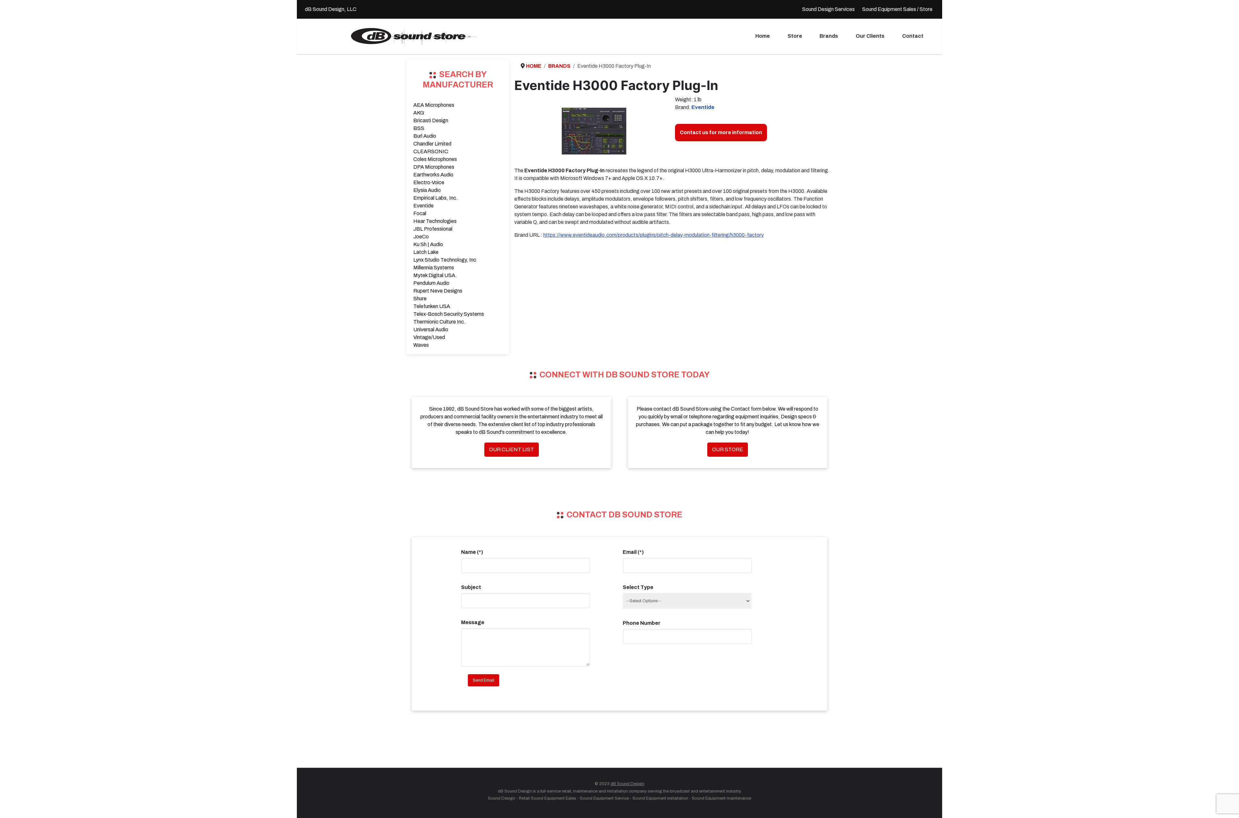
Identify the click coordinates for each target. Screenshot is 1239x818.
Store (795, 36)
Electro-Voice (428, 182)
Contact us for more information (721, 132)
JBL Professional (432, 229)
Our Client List (511, 449)
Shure (420, 298)
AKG (418, 112)
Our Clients (870, 36)
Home (762, 36)
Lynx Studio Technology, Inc (444, 260)
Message (472, 622)
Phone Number (641, 623)
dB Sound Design (627, 784)
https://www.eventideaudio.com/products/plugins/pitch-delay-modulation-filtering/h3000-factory (653, 235)
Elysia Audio (427, 190)
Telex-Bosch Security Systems (448, 314)
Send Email (483, 680)
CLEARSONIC (430, 151)
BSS (418, 128)
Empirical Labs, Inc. (435, 198)
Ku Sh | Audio (428, 244)
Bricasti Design (430, 120)
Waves (421, 345)
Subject (471, 587)
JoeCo (421, 236)
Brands (829, 36)
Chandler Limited (432, 143)
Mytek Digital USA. (435, 275)
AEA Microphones (433, 105)
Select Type (638, 587)
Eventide (423, 205)
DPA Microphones (433, 167)
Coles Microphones (435, 159)
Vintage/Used (429, 337)
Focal (419, 213)
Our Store (727, 449)
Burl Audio (424, 136)
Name (472, 552)
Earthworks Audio (433, 174)
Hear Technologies (435, 221)
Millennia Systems (433, 267)
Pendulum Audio (431, 283)
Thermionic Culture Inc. (439, 321)
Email (633, 552)
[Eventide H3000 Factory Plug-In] (594, 131)
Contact (912, 36)
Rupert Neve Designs (437, 291)
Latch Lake (425, 252)
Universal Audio (430, 329)
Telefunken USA (431, 306)
